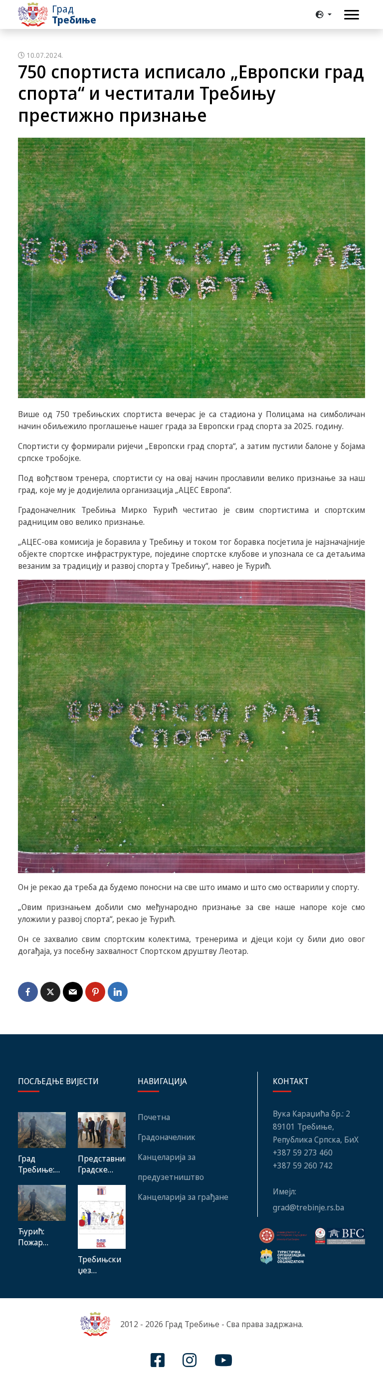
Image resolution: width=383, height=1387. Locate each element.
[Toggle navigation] (351, 14)
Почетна (154, 1117)
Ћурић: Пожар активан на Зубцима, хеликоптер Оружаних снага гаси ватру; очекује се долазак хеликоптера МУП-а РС (42, 1237)
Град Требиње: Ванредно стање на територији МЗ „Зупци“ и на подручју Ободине (40, 1164)
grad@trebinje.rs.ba (308, 1207)
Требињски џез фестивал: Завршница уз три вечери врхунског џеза (100, 1265)
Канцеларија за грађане (183, 1196)
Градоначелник (166, 1137)
